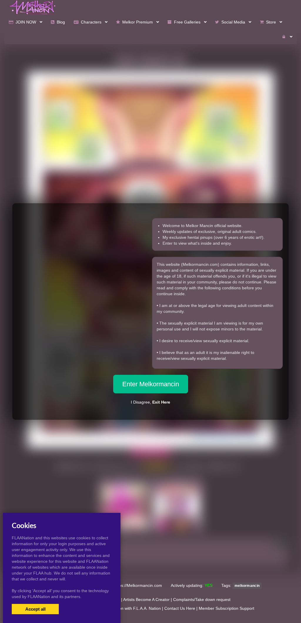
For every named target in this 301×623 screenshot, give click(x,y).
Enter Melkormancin (150, 384)
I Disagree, (150, 402)
